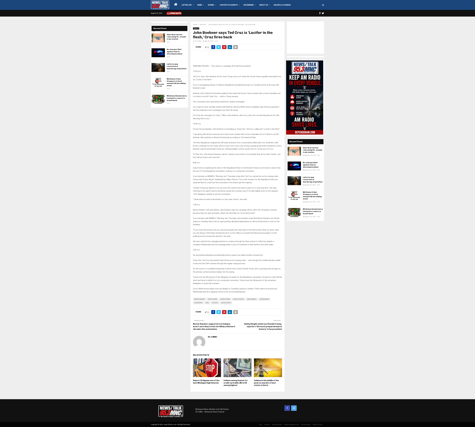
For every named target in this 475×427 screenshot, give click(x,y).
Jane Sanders (251, 299)
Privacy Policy (305, 425)
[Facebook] (287, 408)
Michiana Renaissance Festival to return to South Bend (177, 98)
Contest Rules (277, 425)
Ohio (207, 302)
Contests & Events (229, 5)
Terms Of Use (317, 425)
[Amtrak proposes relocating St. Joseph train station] (158, 37)
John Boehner (264, 299)
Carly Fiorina (212, 299)
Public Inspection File (291, 425)
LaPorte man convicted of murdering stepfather (177, 66)
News (199, 5)
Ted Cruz (215, 302)
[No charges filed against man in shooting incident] (158, 52)
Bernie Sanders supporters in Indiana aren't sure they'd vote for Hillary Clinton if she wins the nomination (214, 326)
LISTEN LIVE (187, 5)
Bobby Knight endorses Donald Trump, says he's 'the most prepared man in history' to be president (263, 326)
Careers (267, 425)
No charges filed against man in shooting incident (174, 51)
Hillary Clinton (238, 299)
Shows (211, 5)
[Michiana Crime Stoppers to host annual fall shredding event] (158, 82)
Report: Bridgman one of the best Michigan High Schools (206, 381)
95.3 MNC (198, 41)
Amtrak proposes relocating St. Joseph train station (176, 36)
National (196, 28)
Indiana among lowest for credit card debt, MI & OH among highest (236, 382)
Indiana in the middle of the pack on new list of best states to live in (266, 382)
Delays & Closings (282, 5)
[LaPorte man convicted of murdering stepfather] (158, 67)
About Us (263, 5)
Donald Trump (225, 299)
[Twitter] (294, 408)
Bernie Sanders (199, 299)
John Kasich (198, 302)
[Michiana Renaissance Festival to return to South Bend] (158, 99)
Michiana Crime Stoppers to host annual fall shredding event (176, 82)
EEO (260, 425)
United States (226, 302)
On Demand (248, 5)
